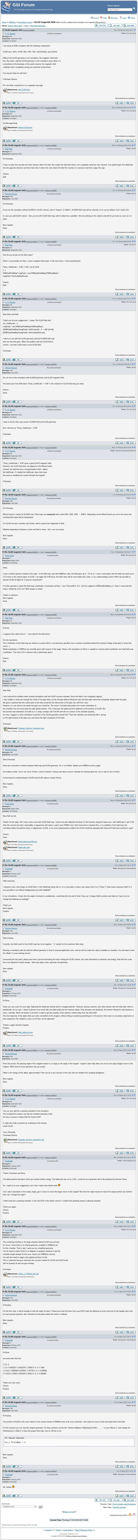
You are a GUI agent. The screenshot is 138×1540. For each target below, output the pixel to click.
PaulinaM (9, 869)
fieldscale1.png (24, 847)
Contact (48, 1530)
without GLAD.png (25, 127)
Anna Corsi (9, 556)
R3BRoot (12, 22)
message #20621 (31, 1050)
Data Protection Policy (84, 1530)
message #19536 (31, 552)
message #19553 (31, 800)
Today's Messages (15, 26)
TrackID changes (119, 1507)
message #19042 (31, 495)
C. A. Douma (10, 34)
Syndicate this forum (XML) (118, 1515)
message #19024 (31, 364)
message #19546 (31, 614)
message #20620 (31, 985)
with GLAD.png (24, 90)
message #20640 (31, 1226)
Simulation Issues (25, 22)
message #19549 (31, 746)
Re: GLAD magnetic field (15, 108)
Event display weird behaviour (124, 1504)
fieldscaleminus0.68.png (27, 842)
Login (124, 18)
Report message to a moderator (125, 98)
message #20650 (31, 1292)
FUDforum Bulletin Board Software (76, 1536)
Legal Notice (68, 1530)
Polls (26, 26)
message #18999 (28, 30)
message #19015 (31, 145)
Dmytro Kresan (11, 194)
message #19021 (31, 241)
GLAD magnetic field (13, 30)
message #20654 (31, 1402)
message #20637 (31, 1157)
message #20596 (31, 865)
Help (105, 18)
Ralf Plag (8, 149)
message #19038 (31, 447)
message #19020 (31, 190)
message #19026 (31, 406)
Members (114, 18)
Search (96, 18)
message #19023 (31, 299)
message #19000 (31, 108)
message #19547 (31, 675)
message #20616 (31, 925)
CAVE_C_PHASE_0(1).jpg (28, 1274)
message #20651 (31, 1337)
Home (132, 18)
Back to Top (69, 1512)
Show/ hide (20, 1438)
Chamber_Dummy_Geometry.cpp (31, 728)
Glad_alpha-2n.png (25, 1032)
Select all (12, 1438)
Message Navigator (38, 26)
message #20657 (31, 1471)
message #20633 (31, 1095)
